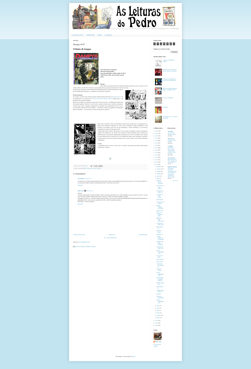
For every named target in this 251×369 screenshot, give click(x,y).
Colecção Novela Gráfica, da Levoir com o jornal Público (169, 79)
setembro (159, 173)
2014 (156, 159)
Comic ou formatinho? (168, 97)
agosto (158, 176)
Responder (80, 185)
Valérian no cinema (159, 269)
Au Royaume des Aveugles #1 (160, 265)
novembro (159, 169)
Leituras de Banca (158, 231)
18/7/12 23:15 (90, 191)
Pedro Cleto (81, 191)
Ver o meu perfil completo (157, 345)
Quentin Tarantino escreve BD (159, 207)
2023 (156, 138)
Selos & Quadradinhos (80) (160, 274)
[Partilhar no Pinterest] (102, 166)
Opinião (99, 35)
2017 (156, 152)
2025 (156, 133)
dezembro (159, 166)
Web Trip (158, 294)
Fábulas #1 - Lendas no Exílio (159, 214)
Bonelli (84, 168)
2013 (156, 162)
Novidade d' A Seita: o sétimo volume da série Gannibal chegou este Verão (172, 150)
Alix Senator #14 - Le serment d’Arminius (170, 117)
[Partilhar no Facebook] (100, 166)
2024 (156, 136)
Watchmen (165, 107)
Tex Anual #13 (159, 261)
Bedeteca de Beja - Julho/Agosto (160, 219)
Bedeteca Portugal (172, 167)
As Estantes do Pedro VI (159, 191)
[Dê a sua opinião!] (96, 166)
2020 (156, 145)
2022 (156, 140)
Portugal (99, 168)
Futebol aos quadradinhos (160, 296)
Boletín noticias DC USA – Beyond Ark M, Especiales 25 (172, 161)
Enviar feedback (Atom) (84, 242)
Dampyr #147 (159, 234)
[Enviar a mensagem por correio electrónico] (91, 165)
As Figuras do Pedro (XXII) (159, 196)
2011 (156, 320)
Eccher (95, 168)
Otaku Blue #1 (159, 199)
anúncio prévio (117, 97)
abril (158, 310)
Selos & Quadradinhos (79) (160, 301)
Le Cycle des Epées (159, 256)
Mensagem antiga (143, 234)
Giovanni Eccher (97, 98)
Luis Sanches (81, 178)
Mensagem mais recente (79, 234)
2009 (156, 325)
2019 (156, 147)
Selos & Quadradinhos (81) (160, 252)
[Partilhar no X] (98, 166)
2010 (156, 323)
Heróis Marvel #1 (159, 287)
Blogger (133, 356)
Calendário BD (90, 35)
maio (158, 308)
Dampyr (88, 168)
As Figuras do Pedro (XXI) (160, 223)
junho (158, 305)
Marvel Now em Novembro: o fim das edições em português (170, 70)
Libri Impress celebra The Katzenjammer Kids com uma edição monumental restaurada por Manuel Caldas (172, 172)
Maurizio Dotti (107, 98)
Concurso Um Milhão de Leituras (169, 60)
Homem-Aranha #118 (160, 283)
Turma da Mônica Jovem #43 (159, 182)
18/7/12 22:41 (88, 178)
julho (158, 178)
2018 (156, 150)
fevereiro (159, 315)
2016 (156, 155)
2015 (156, 157)
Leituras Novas (159, 210)
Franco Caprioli (160, 259)
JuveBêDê (170, 146)
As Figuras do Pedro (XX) (159, 247)
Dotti (92, 168)
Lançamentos (108, 35)
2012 (156, 164)
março (158, 313)
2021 (156, 143)
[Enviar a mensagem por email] (94, 166)
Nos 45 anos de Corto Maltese (160, 187)
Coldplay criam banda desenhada (159, 243)
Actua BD (170, 131)
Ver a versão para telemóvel (110, 237)
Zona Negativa (171, 158)
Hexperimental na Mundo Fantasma (159, 279)
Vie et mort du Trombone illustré (172, 133)
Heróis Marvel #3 (159, 227)
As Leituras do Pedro (77, 35)
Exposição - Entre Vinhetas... (172, 140)
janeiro (158, 317)
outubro (159, 171)
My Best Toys (171, 139)
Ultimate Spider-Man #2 (160, 290)
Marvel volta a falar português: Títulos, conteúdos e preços (170, 89)
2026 (156, 131)
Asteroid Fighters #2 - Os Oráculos (160, 238)
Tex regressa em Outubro (160, 202)
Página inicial (112, 234)
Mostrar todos (175, 180)
